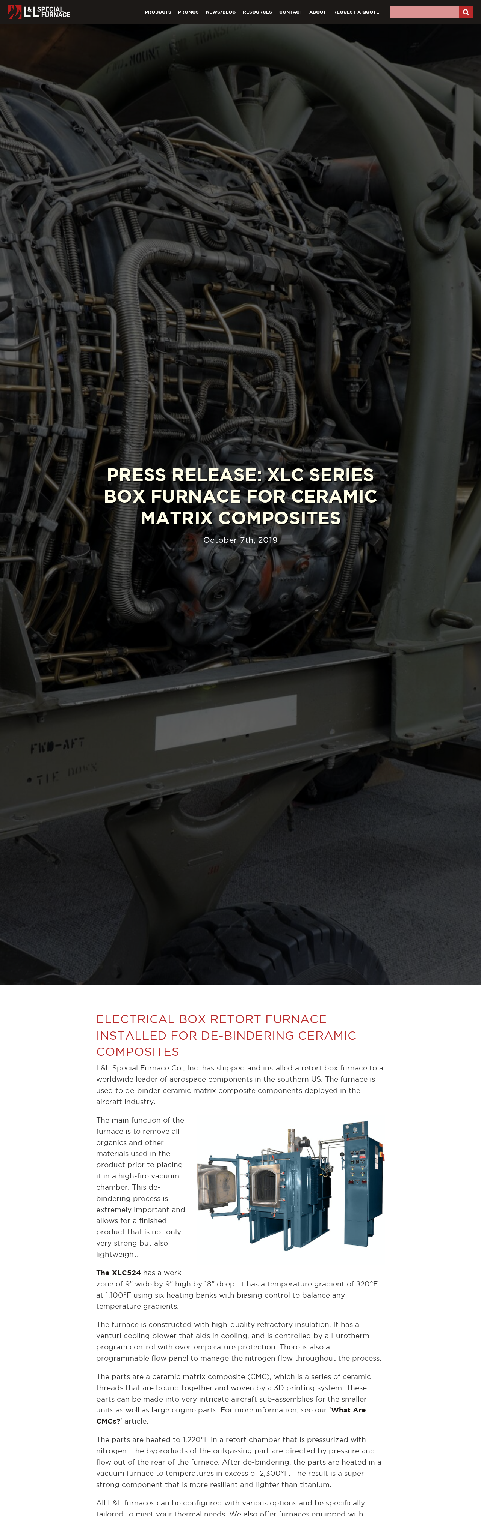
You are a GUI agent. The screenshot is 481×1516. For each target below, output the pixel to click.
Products (158, 12)
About (317, 12)
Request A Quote (356, 12)
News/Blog (221, 12)
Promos (188, 12)
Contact (291, 12)
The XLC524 (118, 1272)
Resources (257, 12)
